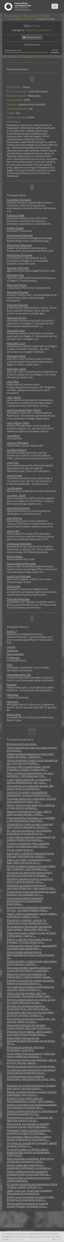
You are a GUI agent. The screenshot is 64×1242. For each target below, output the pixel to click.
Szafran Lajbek (15, 215)
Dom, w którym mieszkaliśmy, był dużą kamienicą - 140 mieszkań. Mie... (30, 774)
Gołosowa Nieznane (19, 543)
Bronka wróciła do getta (22, 744)
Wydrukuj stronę (33, 37)
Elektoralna (14, 714)
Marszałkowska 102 (19, 674)
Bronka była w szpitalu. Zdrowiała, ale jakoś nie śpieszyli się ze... (30, 1119)
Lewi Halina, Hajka (18, 422)
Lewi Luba (13, 530)
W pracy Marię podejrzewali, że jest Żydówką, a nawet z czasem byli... (28, 768)
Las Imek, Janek (16, 495)
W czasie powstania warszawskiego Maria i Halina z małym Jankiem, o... (32, 1185)
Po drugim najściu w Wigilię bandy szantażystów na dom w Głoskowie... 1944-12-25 (29, 1152)
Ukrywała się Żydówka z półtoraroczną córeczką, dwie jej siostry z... (30, 988)
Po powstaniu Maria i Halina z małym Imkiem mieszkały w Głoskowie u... (29, 1138)
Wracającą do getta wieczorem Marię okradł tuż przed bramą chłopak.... (29, 874)
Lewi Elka (12, 381)
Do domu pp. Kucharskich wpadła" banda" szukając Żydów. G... (32, 1144)
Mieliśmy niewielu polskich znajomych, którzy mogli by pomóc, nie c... (30, 880)
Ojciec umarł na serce (20, 849)
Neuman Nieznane (18, 268)
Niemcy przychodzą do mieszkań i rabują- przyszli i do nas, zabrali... (32, 1061)
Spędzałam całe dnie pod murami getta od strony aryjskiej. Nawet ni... (30, 1014)
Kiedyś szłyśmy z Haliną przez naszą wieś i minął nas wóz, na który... (32, 962)
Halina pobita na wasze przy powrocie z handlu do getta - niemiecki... (30, 755)
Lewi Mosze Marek (18, 508)
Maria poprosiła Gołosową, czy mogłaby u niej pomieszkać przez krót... (31, 819)
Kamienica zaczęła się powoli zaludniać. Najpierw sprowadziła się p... (31, 982)
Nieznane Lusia (16, 343)
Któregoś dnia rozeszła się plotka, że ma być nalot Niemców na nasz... (31, 1001)
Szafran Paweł (15, 228)
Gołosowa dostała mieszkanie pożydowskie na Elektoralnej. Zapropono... (25, 900)
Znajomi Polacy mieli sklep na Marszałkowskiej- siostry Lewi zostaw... (31, 1100)
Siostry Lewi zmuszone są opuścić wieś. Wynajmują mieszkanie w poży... (30, 1198)
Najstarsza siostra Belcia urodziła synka (31, 1066)
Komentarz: (14, 121)
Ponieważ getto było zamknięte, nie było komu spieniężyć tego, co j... (31, 800)
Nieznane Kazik (16, 356)
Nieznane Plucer (17, 285)
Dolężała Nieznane (18, 599)
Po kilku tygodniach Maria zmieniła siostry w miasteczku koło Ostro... (28, 845)
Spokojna (12, 650)
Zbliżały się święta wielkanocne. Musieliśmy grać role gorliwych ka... (28, 1007)
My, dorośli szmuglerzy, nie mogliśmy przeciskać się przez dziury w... (29, 832)
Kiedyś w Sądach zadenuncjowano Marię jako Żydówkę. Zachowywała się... (31, 867)
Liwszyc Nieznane (17, 442)
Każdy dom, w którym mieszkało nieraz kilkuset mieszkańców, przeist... (30, 855)
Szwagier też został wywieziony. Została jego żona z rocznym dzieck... (31, 1087)
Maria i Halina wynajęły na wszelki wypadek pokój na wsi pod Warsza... (28, 1173)
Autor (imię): (14, 87)
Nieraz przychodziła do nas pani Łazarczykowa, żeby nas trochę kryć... (29, 1026)
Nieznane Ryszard (17, 292)
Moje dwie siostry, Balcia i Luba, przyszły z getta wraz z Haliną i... (31, 934)
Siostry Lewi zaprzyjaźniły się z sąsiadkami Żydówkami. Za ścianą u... (29, 1166)
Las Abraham (14, 488)
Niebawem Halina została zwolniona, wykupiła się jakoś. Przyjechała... (29, 1131)
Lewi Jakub (14, 397)
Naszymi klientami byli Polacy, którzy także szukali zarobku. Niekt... (29, 813)
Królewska (13, 657)
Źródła (45, 15)
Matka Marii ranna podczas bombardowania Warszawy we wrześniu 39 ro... (31, 1040)
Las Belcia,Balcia (17, 450)
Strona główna (12, 15)
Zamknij (58, 1239)
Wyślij (55, 50)
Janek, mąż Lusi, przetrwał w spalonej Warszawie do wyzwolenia (29, 1192)
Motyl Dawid (14, 556)
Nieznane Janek (16, 369)
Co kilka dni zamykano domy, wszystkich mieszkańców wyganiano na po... (31, 1071)
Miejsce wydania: (17, 95)
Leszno (11, 647)
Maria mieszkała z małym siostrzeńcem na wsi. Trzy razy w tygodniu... (32, 762)
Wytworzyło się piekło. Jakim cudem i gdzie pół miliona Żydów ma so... (30, 1033)
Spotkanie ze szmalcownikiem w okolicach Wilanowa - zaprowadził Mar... (31, 887)
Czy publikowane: (17, 108)
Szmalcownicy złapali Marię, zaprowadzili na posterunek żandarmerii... (32, 947)
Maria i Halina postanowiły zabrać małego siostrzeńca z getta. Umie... (32, 915)
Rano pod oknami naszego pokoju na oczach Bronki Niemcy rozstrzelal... (29, 969)
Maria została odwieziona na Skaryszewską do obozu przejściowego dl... (30, 954)
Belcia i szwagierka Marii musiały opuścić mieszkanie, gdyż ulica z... (32, 1093)
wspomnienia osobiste (20, 18)
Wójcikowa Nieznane (19, 255)
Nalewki (12, 684)
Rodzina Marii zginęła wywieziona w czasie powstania (29, 1179)
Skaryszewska (15, 654)
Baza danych (31, 15)
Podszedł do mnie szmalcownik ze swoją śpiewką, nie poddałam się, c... (31, 893)
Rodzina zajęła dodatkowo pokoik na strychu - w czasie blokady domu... (29, 909)
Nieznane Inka (15, 275)
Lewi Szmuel (14, 475)
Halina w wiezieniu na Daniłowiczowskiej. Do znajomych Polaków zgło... (32, 1106)
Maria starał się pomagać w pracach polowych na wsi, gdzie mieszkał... (28, 1125)
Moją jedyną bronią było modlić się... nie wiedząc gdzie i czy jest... (31, 1020)
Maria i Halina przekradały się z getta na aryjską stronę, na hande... (31, 806)
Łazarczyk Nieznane (19, 576)
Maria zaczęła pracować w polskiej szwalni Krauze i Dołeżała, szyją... (27, 1205)
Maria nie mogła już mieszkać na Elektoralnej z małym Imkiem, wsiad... (29, 975)
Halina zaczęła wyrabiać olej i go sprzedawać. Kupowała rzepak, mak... (29, 994)
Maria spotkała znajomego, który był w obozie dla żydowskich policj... (30, 1160)
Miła (9, 664)
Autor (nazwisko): (17, 91)
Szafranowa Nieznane (20, 235)
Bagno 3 (12, 631)
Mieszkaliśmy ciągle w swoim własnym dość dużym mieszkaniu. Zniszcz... (30, 825)
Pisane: (11, 112)
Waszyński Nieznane (19, 245)
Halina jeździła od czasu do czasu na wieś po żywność (32, 749)
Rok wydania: (15, 100)
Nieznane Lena (16, 330)
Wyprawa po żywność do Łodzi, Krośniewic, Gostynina (26, 1048)
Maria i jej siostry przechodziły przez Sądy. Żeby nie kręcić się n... (29, 861)
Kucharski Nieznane (19, 199)
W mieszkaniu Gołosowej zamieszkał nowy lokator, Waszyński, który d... (29, 928)
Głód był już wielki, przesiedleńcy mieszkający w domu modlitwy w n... (29, 793)
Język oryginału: (17, 117)
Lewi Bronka (14, 518)
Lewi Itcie (12, 462)
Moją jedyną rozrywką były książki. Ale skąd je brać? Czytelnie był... (30, 787)
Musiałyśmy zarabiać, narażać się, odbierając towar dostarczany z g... (28, 921)
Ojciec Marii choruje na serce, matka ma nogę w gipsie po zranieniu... (31, 1055)
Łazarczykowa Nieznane (21, 563)
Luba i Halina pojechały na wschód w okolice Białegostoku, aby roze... (29, 781)
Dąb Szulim (14, 586)
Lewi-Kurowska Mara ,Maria (24, 410)
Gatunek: (12, 104)
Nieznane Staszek (17, 305)
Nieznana (12, 694)
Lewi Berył (13, 435)
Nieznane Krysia (16, 317)
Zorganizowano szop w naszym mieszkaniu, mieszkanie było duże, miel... (31, 1078)
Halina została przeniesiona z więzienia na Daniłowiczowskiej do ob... (32, 1112)
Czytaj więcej (15, 1239)
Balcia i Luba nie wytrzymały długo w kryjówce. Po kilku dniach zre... (29, 940)
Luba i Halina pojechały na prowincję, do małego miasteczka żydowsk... (31, 838)
